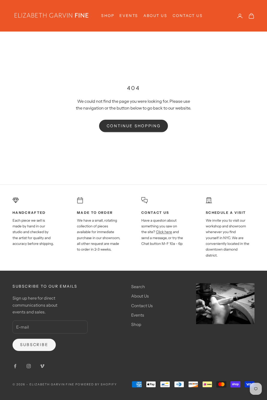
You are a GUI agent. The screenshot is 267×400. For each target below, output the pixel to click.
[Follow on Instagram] (28, 366)
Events (128, 15)
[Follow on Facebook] (15, 366)
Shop (136, 324)
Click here (164, 232)
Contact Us (188, 15)
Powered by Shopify (96, 384)
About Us (155, 15)
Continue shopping (134, 125)
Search (138, 286)
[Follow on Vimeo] (42, 366)
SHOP (107, 15)
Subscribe (34, 344)
